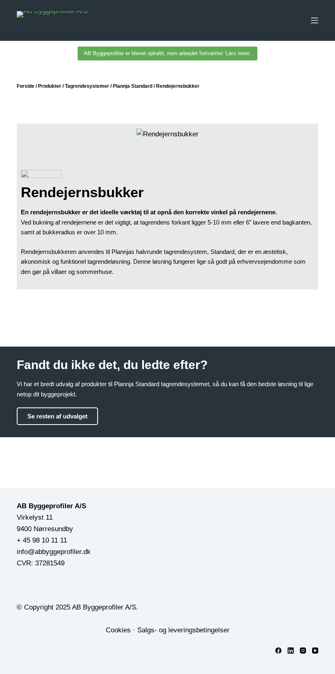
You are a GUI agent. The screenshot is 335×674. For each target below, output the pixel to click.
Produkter (49, 86)
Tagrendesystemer (87, 86)
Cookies (118, 630)
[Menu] (314, 20)
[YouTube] (315, 650)
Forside (25, 86)
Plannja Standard (132, 86)
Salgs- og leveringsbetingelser (183, 630)
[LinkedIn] (291, 650)
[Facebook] (278, 650)
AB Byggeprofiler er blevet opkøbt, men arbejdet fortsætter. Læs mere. (167, 53)
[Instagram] (303, 650)
